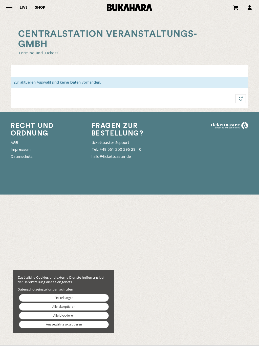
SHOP (40, 7)
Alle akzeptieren (63, 306)
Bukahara (129, 8)
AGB (14, 142)
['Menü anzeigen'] (9, 7)
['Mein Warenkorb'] (235, 7)
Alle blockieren (64, 315)
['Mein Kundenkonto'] (250, 7)
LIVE (24, 7)
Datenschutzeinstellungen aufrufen (45, 289)
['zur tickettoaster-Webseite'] (229, 125)
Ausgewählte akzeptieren (64, 324)
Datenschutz (22, 156)
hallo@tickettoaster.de (111, 156)
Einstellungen (64, 298)
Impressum (21, 149)
